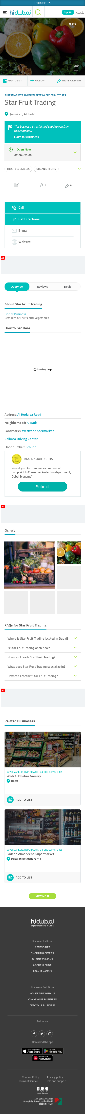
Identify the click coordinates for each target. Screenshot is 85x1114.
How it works (42, 971)
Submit (42, 486)
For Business (42, 3)
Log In (80, 12)
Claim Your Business (42, 999)
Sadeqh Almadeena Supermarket (30, 854)
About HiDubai (42, 965)
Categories (42, 947)
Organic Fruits (46, 169)
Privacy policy (55, 1077)
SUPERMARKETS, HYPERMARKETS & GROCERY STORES (34, 771)
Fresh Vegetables (18, 169)
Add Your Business (43, 1005)
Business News (42, 959)
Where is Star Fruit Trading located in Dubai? (38, 638)
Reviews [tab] (42, 286)
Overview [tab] (17, 286)
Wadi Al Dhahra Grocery (24, 776)
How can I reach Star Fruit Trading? (31, 657)
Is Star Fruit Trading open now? (29, 648)
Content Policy (30, 1077)
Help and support (56, 1081)
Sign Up (68, 12)
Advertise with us (42, 993)
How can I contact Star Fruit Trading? (33, 676)
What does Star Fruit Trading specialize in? (36, 666)
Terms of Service (28, 1081)
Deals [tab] (67, 286)
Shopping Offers (42, 953)
